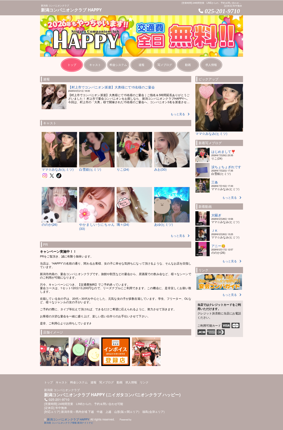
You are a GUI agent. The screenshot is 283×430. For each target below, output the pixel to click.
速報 (93, 382)
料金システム (79, 382)
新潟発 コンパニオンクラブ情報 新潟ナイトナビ (68, 422)
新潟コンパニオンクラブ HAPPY (68, 419)
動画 (119, 382)
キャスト (61, 382)
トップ (48, 382)
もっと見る (178, 114)
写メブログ (106, 382)
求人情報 (131, 382)
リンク (144, 382)
